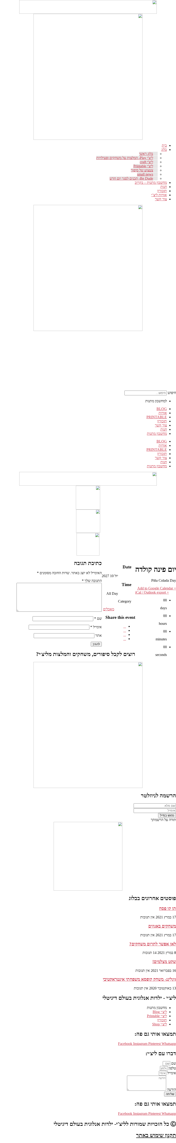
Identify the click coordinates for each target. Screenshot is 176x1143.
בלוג (164, 149)
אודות (163, 413)
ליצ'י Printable (143, 166)
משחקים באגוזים (162, 926)
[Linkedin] (124, 634)
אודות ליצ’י (159, 195)
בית (164, 145)
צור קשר (161, 199)
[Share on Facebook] (124, 626)
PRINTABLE (156, 417)
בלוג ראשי (146, 154)
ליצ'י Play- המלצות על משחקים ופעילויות (124, 158)
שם (98, 618)
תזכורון (162, 191)
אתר (98, 635)
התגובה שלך (92, 581)
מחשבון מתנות (157, 433)
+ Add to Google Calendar (156, 588)
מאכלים (108, 609)
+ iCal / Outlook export (152, 592)
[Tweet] (124, 630)
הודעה (171, 1089)
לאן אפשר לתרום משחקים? (152, 944)
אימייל (96, 627)
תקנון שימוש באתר (156, 1135)
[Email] (124, 639)
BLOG (162, 409)
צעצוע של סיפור (142, 170)
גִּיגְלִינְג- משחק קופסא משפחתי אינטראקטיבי (139, 979)
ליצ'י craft (146, 162)
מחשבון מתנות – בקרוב (151, 183)
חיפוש (172, 393)
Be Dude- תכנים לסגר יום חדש (131, 178)
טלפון (172, 1068)
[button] (172, 334)
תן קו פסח (167, 908)
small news (145, 174)
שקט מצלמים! (164, 961)
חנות (163, 187)
